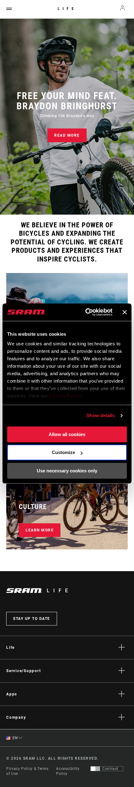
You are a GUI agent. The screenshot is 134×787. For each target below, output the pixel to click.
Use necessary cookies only (67, 470)
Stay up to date (31, 618)
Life (67, 9)
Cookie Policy (65, 395)
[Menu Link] (9, 9)
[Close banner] (124, 312)
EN (15, 738)
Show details (100, 415)
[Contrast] (95, 769)
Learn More (40, 530)
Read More (67, 135)
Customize (63, 452)
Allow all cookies (67, 434)
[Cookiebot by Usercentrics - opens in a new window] (85, 312)
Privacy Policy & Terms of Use (27, 771)
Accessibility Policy (67, 771)
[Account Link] (122, 9)
